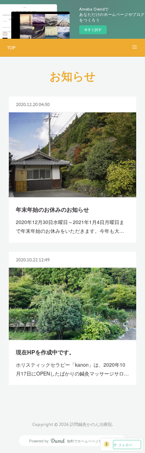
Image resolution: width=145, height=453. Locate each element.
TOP (11, 47)
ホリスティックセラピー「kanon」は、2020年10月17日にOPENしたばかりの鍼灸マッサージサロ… (72, 369)
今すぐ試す (93, 29)
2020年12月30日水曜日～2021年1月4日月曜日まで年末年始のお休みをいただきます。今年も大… (70, 226)
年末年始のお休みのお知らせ (52, 209)
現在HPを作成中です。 (45, 352)
